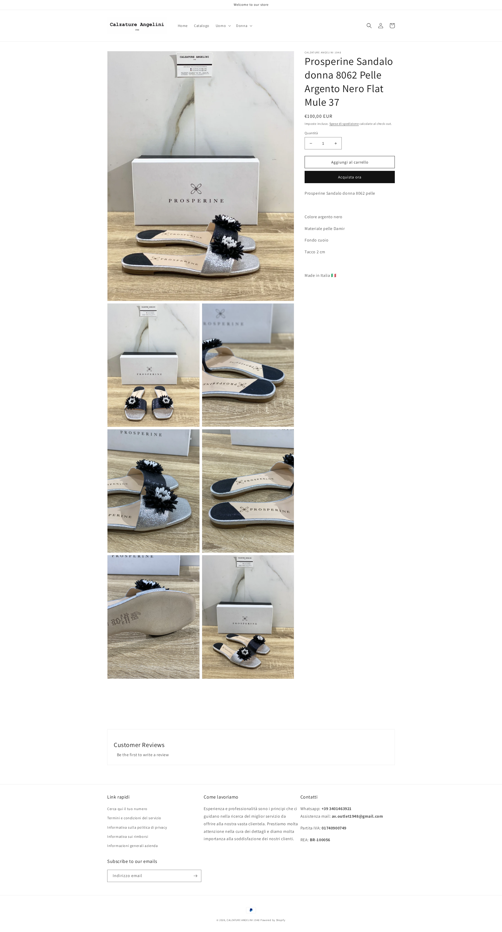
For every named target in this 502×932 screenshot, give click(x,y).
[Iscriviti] (195, 876)
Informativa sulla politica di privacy (137, 827)
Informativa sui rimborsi (127, 836)
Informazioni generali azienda (132, 845)
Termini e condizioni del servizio (134, 818)
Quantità (311, 133)
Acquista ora (350, 177)
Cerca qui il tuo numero (127, 808)
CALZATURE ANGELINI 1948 (243, 920)
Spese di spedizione (344, 124)
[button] (223, 25)
